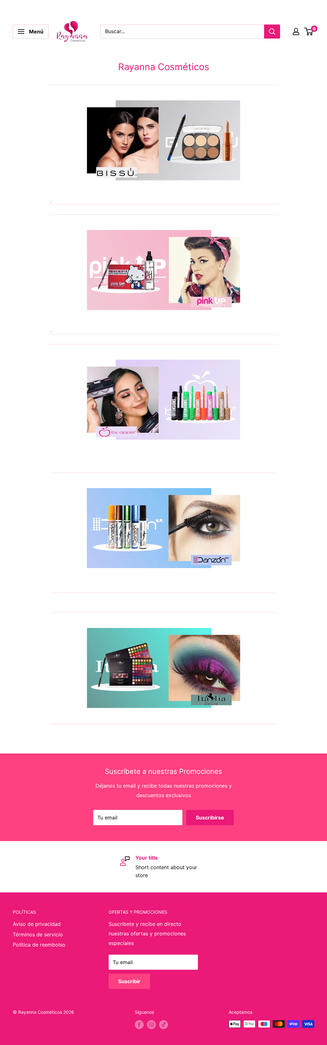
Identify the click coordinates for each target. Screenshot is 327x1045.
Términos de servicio (38, 934)
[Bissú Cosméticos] (163, 151)
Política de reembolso (39, 944)
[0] (309, 31)
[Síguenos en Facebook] (139, 1024)
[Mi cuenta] (296, 31)
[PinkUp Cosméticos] (163, 281)
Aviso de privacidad (37, 924)
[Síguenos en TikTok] (163, 1024)
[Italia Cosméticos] (163, 668)
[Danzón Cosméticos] (163, 528)
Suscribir (129, 981)
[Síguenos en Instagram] (151, 1024)
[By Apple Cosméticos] (163, 400)
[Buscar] (272, 32)
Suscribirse (210, 817)
